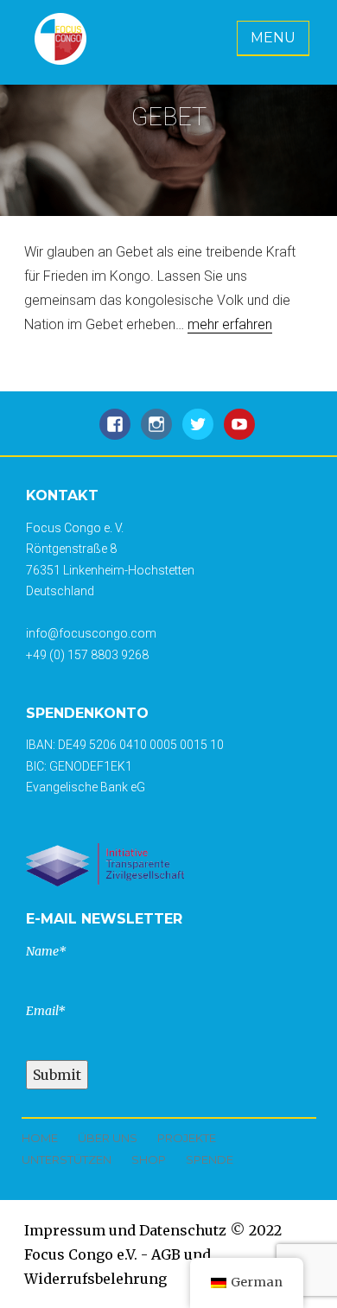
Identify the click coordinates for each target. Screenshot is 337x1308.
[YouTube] (239, 432)
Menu (273, 37)
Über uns (107, 1138)
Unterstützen (66, 1159)
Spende (209, 1159)
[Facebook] (114, 432)
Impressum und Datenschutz (125, 1230)
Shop (148, 1159)
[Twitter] (197, 432)
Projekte (186, 1138)
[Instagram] (156, 432)
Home (40, 1138)
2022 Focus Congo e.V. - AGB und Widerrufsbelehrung (153, 1254)
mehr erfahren (230, 324)
